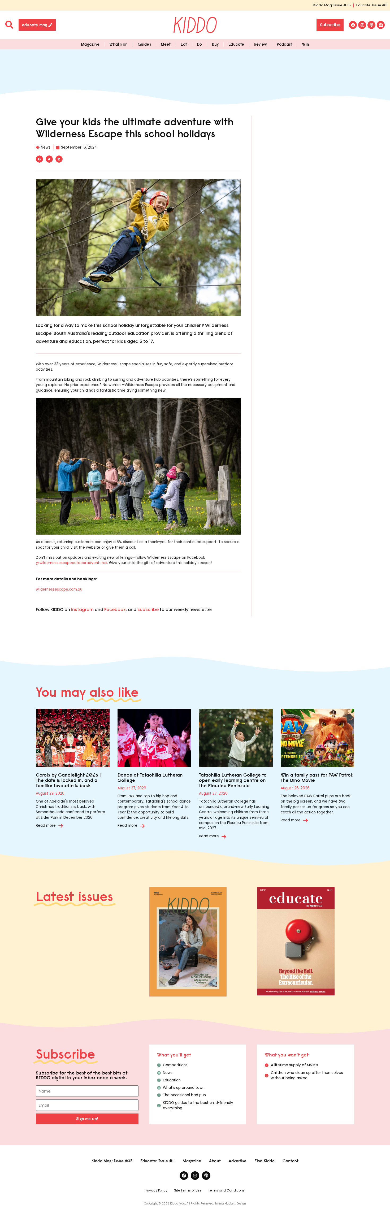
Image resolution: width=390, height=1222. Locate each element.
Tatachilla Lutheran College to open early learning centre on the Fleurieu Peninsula (233, 780)
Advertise (237, 1160)
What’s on (118, 44)
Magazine (90, 44)
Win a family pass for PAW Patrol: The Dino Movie (317, 777)
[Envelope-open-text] (381, 25)
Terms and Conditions (226, 1190)
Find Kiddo (264, 1160)
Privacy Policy (156, 1190)
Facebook (115, 609)
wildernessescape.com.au (59, 589)
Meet (166, 44)
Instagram (82, 609)
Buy (215, 44)
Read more (46, 825)
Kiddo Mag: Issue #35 (332, 5)
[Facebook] (353, 25)
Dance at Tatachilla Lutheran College (150, 777)
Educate (236, 44)
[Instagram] (362, 25)
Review (260, 44)
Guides (144, 44)
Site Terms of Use (187, 1190)
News (45, 147)
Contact (290, 1160)
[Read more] (60, 825)
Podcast (284, 44)
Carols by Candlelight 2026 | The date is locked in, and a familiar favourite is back (68, 780)
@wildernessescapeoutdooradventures (71, 562)
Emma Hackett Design (230, 1204)
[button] (39, 159)
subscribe (148, 609)
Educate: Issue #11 (371, 5)
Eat (184, 44)
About (215, 1160)
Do (199, 44)
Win (305, 44)
